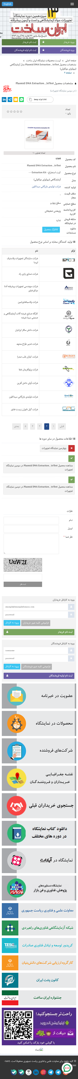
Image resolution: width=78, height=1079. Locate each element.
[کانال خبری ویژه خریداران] (50, 1072)
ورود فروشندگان (67, 50)
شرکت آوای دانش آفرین (27, 383)
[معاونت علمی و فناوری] (39, 911)
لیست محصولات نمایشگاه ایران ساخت (43, 61)
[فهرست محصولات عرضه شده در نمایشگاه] (39, 724)
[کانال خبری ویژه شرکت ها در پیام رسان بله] (13, 1072)
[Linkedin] (4, 99)
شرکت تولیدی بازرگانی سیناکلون (46, 187)
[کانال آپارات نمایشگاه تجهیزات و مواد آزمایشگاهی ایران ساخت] (39, 862)
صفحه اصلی (70, 61)
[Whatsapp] (21, 99)
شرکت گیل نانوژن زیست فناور (24, 410)
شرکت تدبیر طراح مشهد (27, 344)
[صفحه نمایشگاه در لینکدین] (35, 1072)
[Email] (15, 99)
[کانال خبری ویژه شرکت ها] (57, 1072)
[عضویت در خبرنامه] (39, 697)
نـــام (71, 520)
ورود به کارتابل (12, 623)
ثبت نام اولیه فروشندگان (25, 50)
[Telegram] (10, 99)
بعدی (16, 426)
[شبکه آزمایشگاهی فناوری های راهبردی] (39, 929)
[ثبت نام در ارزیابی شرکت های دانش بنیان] (39, 964)
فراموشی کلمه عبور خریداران (36, 623)
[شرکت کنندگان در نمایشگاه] (39, 752)
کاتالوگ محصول (51, 230)
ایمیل (70, 529)
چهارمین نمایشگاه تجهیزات (54, 448)
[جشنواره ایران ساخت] (39, 999)
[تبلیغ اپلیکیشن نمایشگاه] (39, 1028)
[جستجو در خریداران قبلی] (39, 807)
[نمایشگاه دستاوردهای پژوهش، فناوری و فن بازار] (39, 889)
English (7, 4)
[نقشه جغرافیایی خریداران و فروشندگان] (39, 779)
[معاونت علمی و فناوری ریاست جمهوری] (28, 1072)
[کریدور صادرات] (39, 946)
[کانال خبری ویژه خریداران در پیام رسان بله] (20, 1072)
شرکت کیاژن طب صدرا (27, 357)
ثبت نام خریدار (29, 42)
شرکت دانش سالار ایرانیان (26, 330)
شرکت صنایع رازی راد (28, 274)
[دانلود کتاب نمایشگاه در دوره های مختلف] (39, 834)
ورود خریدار (68, 42)
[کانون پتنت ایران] (39, 981)
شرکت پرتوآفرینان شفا (28, 370)
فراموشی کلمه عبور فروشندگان (36, 667)
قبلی (62, 426)
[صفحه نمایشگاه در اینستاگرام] (42, 1072)
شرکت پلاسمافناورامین (28, 302)
